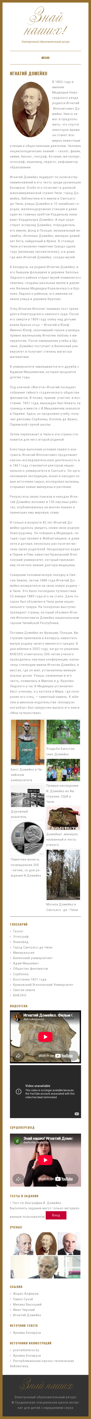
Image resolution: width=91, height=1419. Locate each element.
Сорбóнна (21, 974)
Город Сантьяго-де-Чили (32, 947)
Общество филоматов (30, 968)
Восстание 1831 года (30, 979)
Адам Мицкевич (26, 963)
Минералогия (23, 952)
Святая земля (24, 990)
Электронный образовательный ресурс (45, 1397)
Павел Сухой (23, 1299)
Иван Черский (24, 1309)
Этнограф (21, 936)
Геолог (18, 931)
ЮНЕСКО (19, 995)
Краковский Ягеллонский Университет (43, 984)
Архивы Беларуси (27, 1332)
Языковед (21, 942)
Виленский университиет (33, 958)
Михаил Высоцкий (27, 1304)
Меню (45, 57)
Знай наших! (45, 26)
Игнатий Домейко (28, 73)
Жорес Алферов (26, 1293)
